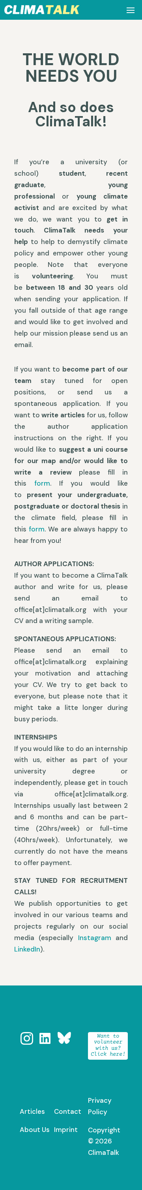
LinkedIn (27, 949)
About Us (35, 1129)
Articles (32, 1111)
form (42, 483)
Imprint (66, 1129)
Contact (67, 1111)
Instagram (94, 937)
